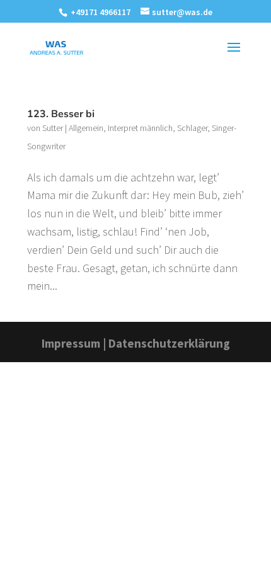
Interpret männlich (140, 128)
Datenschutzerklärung (169, 343)
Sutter (52, 128)
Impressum (71, 343)
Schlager (192, 128)
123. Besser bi (61, 114)
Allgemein (86, 128)
